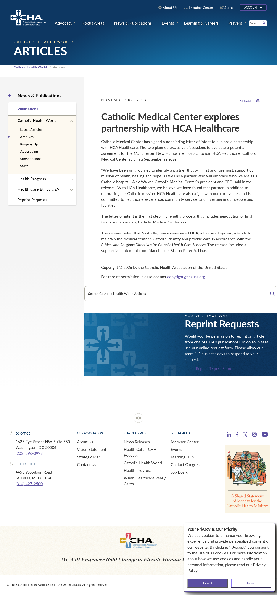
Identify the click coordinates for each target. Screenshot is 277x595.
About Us (85, 441)
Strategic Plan (89, 456)
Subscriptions (31, 158)
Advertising (29, 151)
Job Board (179, 472)
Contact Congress (186, 464)
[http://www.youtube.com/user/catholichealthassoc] (265, 435)
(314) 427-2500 (29, 483)
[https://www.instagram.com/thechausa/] (254, 435)
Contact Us (86, 464)
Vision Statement (91, 449)
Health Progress (32, 178)
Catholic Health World (30, 67)
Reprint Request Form (213, 368)
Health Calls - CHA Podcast (140, 452)
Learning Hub (182, 456)
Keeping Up (29, 144)
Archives (27, 136)
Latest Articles (31, 129)
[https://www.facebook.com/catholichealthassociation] (237, 435)
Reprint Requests (32, 199)
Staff (24, 165)
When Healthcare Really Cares (145, 480)
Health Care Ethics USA (38, 189)
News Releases (137, 441)
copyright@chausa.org (186, 276)
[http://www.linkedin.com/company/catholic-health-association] (229, 435)
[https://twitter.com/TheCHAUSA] (245, 435)
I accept (207, 583)
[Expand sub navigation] (71, 121)
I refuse (251, 583)
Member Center (185, 441)
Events (176, 449)
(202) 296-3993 (29, 453)
